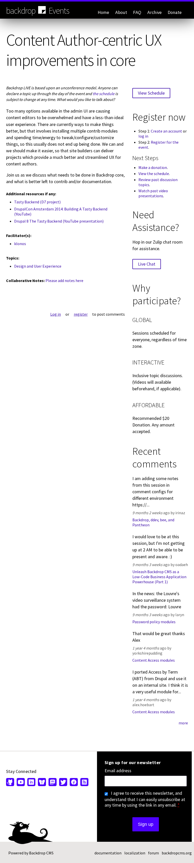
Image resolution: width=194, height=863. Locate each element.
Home (103, 12)
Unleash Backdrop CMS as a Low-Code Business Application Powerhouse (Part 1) (159, 576)
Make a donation (152, 167)
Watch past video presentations (153, 193)
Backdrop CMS (41, 852)
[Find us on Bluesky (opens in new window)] (42, 782)
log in (143, 136)
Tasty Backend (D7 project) (37, 201)
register (81, 314)
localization (134, 852)
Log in (55, 314)
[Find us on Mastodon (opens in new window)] (52, 782)
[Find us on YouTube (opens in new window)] (20, 782)
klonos (20, 243)
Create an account (166, 131)
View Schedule (151, 93)
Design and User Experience (37, 266)
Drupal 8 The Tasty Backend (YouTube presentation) (59, 221)
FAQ (137, 12)
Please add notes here (64, 280)
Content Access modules (153, 660)
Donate (175, 12)
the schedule (103, 93)
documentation (108, 852)
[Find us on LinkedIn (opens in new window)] (31, 782)
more (183, 722)
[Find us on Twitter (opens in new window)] (63, 782)
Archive (154, 12)
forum (153, 852)
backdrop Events (37, 10)
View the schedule (153, 173)
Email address (118, 770)
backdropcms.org (177, 852)
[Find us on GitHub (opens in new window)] (10, 782)
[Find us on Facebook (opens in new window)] (73, 782)
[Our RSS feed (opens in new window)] (83, 782)
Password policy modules (154, 621)
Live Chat (146, 264)
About (121, 12)
